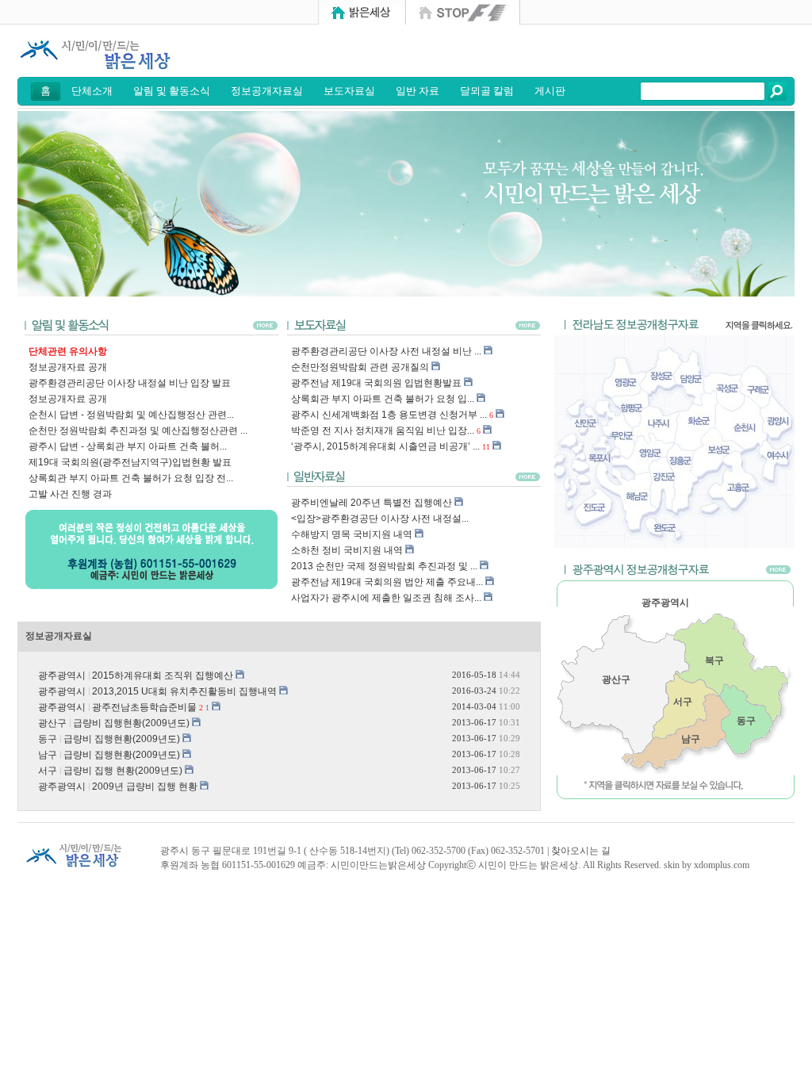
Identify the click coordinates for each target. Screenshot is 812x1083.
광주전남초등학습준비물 (144, 707)
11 (486, 446)
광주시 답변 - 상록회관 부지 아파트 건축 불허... (128, 446)
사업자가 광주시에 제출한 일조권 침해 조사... (386, 597)
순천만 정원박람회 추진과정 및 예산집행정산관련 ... (138, 430)
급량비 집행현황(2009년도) (131, 723)
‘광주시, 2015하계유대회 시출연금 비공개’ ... (385, 446)
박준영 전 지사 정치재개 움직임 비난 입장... (382, 430)
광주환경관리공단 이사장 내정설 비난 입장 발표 (130, 382)
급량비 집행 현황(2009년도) (122, 770)
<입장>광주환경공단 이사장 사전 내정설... (380, 518)
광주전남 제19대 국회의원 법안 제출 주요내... (387, 581)
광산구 (616, 679)
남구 (690, 738)
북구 (714, 660)
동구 (746, 720)
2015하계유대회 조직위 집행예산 (162, 675)
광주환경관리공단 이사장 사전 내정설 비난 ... (386, 351)
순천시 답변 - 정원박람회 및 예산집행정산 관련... (131, 414)
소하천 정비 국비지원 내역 (347, 550)
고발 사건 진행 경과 (70, 493)
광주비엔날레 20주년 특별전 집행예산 (371, 502)
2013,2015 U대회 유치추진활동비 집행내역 (184, 691)
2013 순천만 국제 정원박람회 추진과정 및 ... (384, 566)
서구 (682, 701)
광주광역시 (665, 602)
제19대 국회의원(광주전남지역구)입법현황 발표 (130, 462)
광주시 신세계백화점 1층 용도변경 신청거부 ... (389, 414)
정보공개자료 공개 (68, 367)
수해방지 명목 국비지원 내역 (351, 534)
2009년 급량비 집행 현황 (144, 786)
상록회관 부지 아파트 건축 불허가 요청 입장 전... (131, 478)
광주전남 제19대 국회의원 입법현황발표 (376, 382)
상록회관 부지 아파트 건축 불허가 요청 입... (382, 398)
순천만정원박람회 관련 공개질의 (360, 367)
